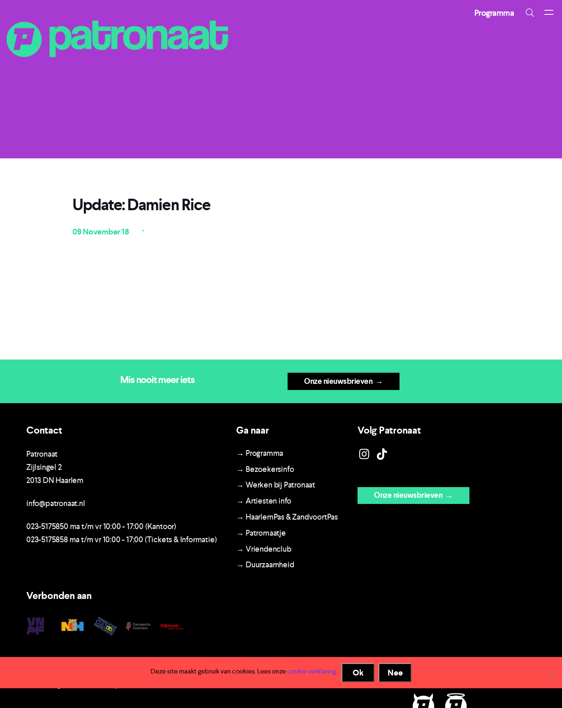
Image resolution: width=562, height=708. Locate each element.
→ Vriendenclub (263, 549)
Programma (494, 12)
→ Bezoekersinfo (265, 469)
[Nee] (552, 673)
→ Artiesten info (263, 501)
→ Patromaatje (261, 533)
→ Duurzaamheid (265, 564)
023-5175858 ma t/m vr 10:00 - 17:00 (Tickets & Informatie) (121, 539)
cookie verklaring (311, 671)
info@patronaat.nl (55, 503)
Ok (358, 672)
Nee (395, 672)
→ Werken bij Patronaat (275, 485)
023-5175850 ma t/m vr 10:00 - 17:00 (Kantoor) (101, 526)
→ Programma (259, 453)
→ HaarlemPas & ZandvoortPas (287, 517)
